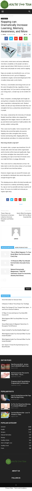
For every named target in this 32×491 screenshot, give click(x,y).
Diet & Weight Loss (6, 443)
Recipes (3, 432)
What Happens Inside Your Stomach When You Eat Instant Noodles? (16, 334)
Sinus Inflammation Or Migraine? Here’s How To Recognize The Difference (15, 325)
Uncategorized (4, 18)
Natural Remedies (6, 435)
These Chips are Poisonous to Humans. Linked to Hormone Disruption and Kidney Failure (7, 217)
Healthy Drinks (5, 440)
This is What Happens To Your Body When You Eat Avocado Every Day (21, 254)
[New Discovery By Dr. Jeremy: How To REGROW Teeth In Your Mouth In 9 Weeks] (5, 366)
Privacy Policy (9, 488)
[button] (29, 11)
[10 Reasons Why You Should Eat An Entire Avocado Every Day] (5, 263)
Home (2, 16)
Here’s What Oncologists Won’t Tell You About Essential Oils (24, 215)
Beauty (3, 437)
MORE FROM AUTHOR (21, 247)
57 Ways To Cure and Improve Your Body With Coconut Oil (14, 314)
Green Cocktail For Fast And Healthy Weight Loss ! (15, 330)
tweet (20, 204)
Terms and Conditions (20, 488)
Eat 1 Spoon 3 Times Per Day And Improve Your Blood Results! (15, 345)
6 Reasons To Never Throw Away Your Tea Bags (15, 304)
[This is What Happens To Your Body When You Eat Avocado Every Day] (5, 254)
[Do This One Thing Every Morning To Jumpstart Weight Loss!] (5, 406)
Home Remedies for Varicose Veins (12, 299)
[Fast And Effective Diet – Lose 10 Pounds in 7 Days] (5, 415)
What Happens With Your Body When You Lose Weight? (15, 319)
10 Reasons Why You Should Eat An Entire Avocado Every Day (20, 263)
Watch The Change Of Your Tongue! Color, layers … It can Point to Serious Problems (16, 308)
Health (3, 429)
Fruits (2, 448)
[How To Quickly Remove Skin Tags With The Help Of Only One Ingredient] (5, 398)
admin (4, 34)
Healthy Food (5, 445)
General (3, 427)
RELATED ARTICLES (7, 247)
